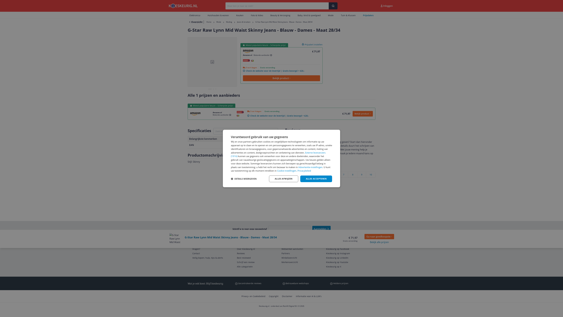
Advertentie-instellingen (310, 167)
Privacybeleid (304, 170)
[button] (244, 179)
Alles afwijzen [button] (283, 178)
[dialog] (281, 158)
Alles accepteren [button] (316, 178)
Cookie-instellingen (286, 170)
